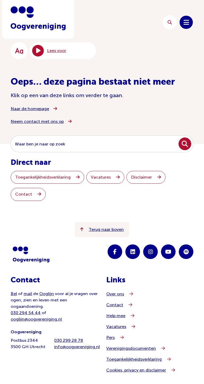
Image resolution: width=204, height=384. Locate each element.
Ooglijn (46, 293)
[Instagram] (150, 251)
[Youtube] (168, 251)
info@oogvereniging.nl (77, 346)
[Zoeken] (170, 22)
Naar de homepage (30, 108)
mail (28, 293)
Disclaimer (142, 177)
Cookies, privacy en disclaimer (136, 370)
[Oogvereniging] (31, 254)
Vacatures (101, 177)
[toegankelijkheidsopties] (19, 50)
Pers (110, 337)
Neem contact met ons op (37, 121)
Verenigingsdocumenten (131, 348)
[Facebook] (115, 251)
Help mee (115, 315)
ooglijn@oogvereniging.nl (36, 319)
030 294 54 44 (26, 312)
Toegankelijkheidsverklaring (43, 177)
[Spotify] (186, 251)
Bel (14, 293)
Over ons (115, 293)
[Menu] (186, 22)
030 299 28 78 (68, 340)
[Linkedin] (132, 251)
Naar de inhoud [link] (118, 22)
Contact (24, 194)
